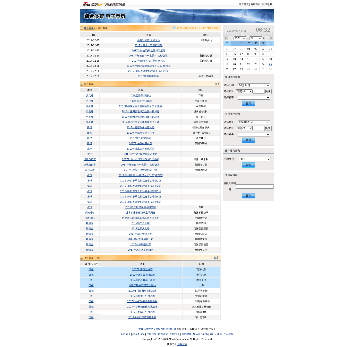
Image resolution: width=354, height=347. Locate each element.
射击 (89, 154)
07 (241, 54)
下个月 (271, 38)
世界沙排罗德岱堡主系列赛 (140, 212)
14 (241, 59)
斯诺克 (89, 223)
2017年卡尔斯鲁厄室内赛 (140, 132)
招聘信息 (175, 334)
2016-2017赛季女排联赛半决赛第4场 (148, 71)
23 (255, 64)
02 (255, 48)
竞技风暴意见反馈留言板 (152, 329)
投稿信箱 (171, 329)
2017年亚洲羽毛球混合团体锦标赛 (140, 111)
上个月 (226, 38)
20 (234, 64)
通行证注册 (216, 334)
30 (234, 48)
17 (263, 59)
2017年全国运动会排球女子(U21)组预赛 (149, 65)
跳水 (89, 148)
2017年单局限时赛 (148, 76)
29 (227, 48)
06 (234, 54)
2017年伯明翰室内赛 (140, 143)
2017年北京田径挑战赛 (142, 274)
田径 (89, 127)
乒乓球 (89, 95)
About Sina (138, 334)
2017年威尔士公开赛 (140, 233)
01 (248, 48)
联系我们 (163, 334)
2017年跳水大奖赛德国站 (148, 45)
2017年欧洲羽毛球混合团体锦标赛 (140, 116)
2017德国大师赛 (141, 223)
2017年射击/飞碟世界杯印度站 (148, 50)
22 (248, 64)
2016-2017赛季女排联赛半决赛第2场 (140, 186)
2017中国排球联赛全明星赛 (140, 207)
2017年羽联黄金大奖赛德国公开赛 (140, 122)
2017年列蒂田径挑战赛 (142, 296)
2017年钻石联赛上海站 (142, 280)
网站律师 (186, 334)
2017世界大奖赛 (141, 228)
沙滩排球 (90, 212)
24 (263, 64)
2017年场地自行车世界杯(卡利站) (140, 159)
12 (227, 59)
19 (227, 64)
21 (241, 64)
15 (248, 59)
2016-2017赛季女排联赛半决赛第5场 (140, 202)
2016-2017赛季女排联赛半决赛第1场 (140, 180)
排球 (89, 175)
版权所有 (182, 344)
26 (227, 69)
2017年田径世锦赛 (142, 269)
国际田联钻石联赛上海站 (142, 285)
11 (270, 54)
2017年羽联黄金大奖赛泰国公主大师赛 (140, 106)
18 (270, 59)
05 (227, 54)
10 (263, 54)
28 (241, 69)
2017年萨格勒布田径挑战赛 (142, 306)
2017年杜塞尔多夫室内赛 (140, 127)
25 (270, 64)
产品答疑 (229, 334)
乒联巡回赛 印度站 (140, 95)
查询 (248, 103)
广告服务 (151, 334)
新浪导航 (267, 4)
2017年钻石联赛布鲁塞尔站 (142, 301)
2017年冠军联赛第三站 (140, 239)
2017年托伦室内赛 (140, 138)
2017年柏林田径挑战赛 (142, 312)
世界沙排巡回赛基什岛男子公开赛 (140, 217)
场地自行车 (90, 159)
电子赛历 (89, 28)
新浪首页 (255, 4)
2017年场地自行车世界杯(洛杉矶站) (148, 55)
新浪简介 (125, 334)
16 (255, 59)
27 (234, 69)
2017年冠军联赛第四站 (140, 249)
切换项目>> (91, 264)
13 (234, 59)
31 (241, 48)
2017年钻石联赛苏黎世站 (142, 317)
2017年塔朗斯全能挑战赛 (142, 290)
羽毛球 (89, 106)
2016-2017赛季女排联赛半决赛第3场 (140, 191)
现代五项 (90, 170)
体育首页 (244, 4)
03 (263, 48)
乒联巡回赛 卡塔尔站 (148, 40)
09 (255, 54)
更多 (217, 83)
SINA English (200, 334)
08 (248, 54)
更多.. (217, 257)
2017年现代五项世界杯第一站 (148, 60)
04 (270, 48)
